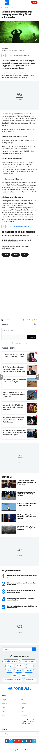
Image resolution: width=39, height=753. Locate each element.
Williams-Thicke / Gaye (25, 114)
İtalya (9, 670)
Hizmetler (4, 729)
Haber (6, 7)
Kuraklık (20, 666)
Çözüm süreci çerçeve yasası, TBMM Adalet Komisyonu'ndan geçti (15, 247)
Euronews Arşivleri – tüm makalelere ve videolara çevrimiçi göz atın (28, 721)
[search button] (34, 649)
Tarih (14, 675)
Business (4, 704)
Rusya (10, 666)
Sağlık (22, 708)
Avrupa (4, 700)
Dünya (12, 7)
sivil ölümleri (30, 680)
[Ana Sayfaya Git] (7, 2)
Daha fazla (5, 734)
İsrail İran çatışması (11, 661)
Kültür (22, 712)
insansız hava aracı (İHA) (13, 680)
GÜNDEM (6, 477)
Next (3, 708)
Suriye (18, 670)
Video (3, 716)
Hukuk (6, 254)
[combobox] (19, 649)
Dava (24, 254)
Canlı (34, 2)
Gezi (3, 712)
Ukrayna (29, 670)
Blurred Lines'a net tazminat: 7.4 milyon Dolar (15, 235)
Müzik (16, 254)
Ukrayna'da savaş (28, 661)
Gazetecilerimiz (6, 720)
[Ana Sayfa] (2, 7)
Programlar (24, 716)
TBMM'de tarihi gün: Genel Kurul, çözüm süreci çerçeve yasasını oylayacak (16, 241)
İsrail (29, 666)
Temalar (4, 695)
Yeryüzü (23, 704)
